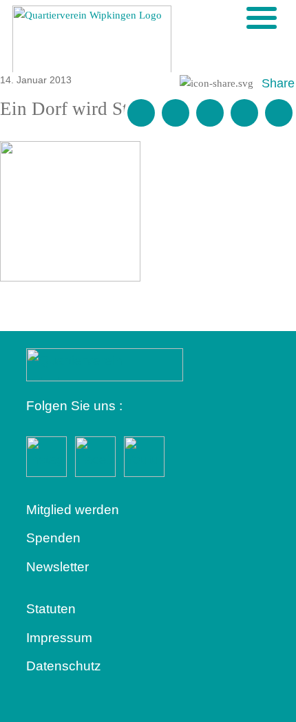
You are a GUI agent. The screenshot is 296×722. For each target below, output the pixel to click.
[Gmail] (141, 113)
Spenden (53, 538)
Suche (239, 17)
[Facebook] (175, 113)
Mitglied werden (72, 509)
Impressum (59, 637)
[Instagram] (244, 113)
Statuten (51, 609)
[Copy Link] (279, 113)
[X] (210, 113)
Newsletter (57, 567)
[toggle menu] (261, 18)
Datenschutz (63, 666)
